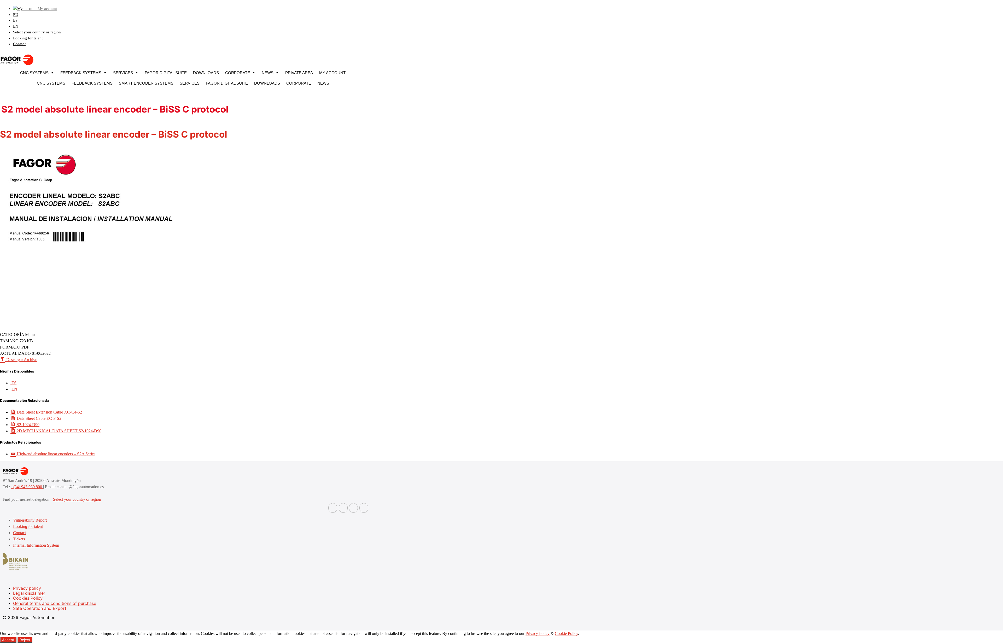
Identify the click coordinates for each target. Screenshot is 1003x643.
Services (123, 72)
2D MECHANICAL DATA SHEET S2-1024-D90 (58, 431)
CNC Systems (34, 72)
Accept (8, 640)
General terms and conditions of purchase (54, 603)
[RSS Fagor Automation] (363, 508)
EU (15, 15)
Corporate (237, 72)
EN (15, 26)
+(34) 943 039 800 (27, 487)
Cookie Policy (566, 633)
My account (332, 72)
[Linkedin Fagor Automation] (343, 508)
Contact (19, 44)
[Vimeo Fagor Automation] (353, 508)
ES (15, 20)
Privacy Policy (538, 633)
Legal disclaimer (29, 593)
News (267, 72)
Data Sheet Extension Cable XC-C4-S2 (49, 412)
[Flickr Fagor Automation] (332, 508)
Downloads (206, 72)
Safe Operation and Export (39, 608)
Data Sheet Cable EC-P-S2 (38, 418)
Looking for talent (28, 38)
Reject (25, 640)
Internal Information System (36, 545)
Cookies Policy (28, 598)
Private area (299, 72)
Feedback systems (80, 72)
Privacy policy (27, 588)
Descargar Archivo (21, 359)
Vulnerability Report (30, 520)
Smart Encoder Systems (146, 83)
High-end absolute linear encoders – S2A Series (55, 454)
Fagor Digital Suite (166, 72)
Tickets (19, 539)
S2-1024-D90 (27, 424)
